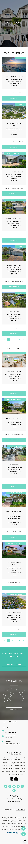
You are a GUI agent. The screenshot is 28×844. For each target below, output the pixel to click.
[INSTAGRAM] (9, 786)
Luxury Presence (14, 801)
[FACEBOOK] (5, 786)
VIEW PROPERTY (14, 98)
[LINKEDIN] (14, 786)
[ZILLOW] (14, 790)
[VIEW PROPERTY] (14, 97)
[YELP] (22, 786)
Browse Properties (14, 664)
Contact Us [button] (14, 709)
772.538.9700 (8, 737)
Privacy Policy (20, 809)
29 (19, 640)
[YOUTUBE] (18, 786)
